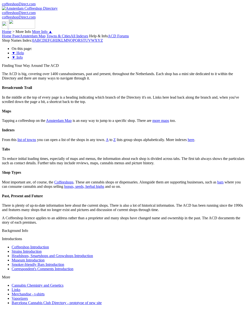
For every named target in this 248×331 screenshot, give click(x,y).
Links (16, 290)
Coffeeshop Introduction (30, 247)
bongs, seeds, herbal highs (84, 186)
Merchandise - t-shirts (28, 294)
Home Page (11, 36)
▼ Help (18, 53)
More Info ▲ (42, 32)
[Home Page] (18, 27)
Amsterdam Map (33, 36)
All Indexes (79, 36)
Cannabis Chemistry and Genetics (37, 285)
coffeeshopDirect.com (19, 4)
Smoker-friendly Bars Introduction (38, 264)
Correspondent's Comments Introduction (42, 269)
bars (220, 182)
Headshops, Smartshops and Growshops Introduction (52, 256)
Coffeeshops (63, 182)
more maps (160, 120)
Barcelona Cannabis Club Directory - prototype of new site (57, 303)
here (191, 140)
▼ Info (17, 57)
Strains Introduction (27, 251)
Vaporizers (20, 298)
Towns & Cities (58, 36)
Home (6, 32)
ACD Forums (118, 36)
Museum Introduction (28, 260)
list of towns (26, 140)
